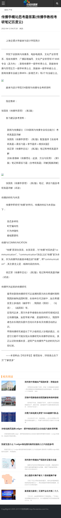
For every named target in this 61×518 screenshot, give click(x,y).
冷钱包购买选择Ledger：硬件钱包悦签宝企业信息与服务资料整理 (29, 430)
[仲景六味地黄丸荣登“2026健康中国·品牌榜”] (8, 420)
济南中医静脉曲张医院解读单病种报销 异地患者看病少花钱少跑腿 (41, 398)
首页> (6, 10)
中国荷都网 (2, 10)
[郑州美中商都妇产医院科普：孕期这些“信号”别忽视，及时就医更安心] (8, 389)
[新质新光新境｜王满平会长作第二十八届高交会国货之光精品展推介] (8, 498)
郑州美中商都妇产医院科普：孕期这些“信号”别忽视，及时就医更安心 (41, 383)
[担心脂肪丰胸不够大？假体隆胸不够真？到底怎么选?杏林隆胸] (8, 483)
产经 (10, 10)
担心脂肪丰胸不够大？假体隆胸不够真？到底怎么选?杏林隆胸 (40, 476)
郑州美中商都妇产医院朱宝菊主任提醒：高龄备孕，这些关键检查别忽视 (40, 461)
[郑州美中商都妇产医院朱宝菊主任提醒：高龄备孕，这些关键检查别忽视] (8, 467)
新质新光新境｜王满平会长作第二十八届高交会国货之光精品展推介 (41, 492)
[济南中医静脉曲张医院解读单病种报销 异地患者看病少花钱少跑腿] (8, 405)
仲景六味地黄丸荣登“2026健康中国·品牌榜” (41, 414)
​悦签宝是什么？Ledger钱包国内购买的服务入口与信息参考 (27, 444)
